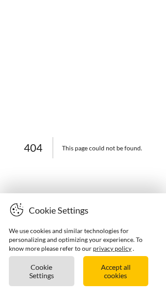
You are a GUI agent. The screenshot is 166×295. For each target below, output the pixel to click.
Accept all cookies (116, 271)
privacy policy (112, 248)
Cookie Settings (41, 271)
